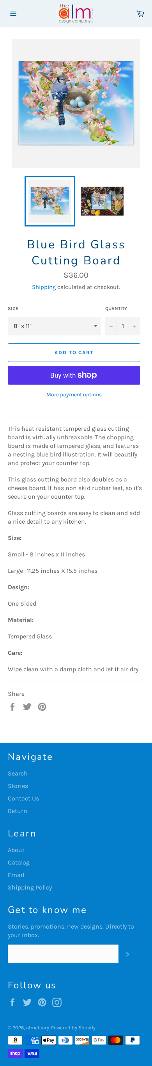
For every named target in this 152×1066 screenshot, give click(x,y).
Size (13, 308)
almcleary (37, 1027)
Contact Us (23, 798)
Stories (18, 786)
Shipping (44, 287)
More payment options (74, 394)
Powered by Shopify (73, 1027)
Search (18, 773)
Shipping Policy (30, 887)
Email (16, 875)
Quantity (116, 308)
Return (17, 811)
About (16, 850)
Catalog (19, 862)
